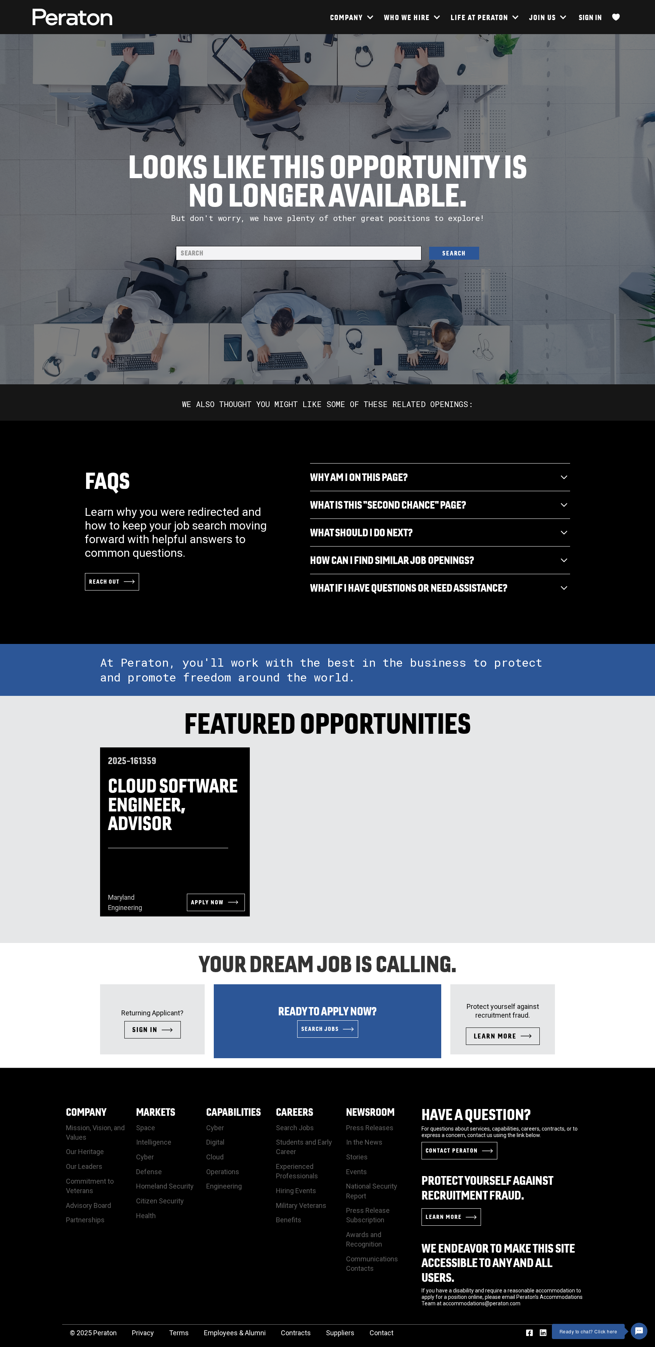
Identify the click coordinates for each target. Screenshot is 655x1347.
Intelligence (153, 1142)
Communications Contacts (372, 1263)
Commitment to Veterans (90, 1186)
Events (356, 1172)
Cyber (145, 1157)
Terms (179, 1333)
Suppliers (340, 1333)
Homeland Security (165, 1186)
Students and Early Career (304, 1147)
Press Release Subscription (368, 1215)
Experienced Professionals (297, 1171)
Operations (222, 1172)
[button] (351, 17)
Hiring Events (296, 1191)
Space (145, 1128)
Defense (149, 1172)
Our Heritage (85, 1152)
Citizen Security (160, 1201)
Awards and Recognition (364, 1239)
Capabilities (233, 1112)
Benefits (288, 1220)
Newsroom (370, 1112)
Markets (155, 1112)
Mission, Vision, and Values (95, 1132)
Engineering (224, 1186)
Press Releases (369, 1128)
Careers (294, 1112)
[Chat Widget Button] (639, 1331)
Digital (215, 1142)
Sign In (590, 17)
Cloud (215, 1157)
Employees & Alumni (235, 1333)
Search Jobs (295, 1128)
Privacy (143, 1333)
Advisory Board (88, 1205)
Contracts (296, 1333)
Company (86, 1112)
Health (146, 1216)
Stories (357, 1157)
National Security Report (371, 1191)
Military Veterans (301, 1205)
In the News (364, 1142)
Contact (381, 1333)
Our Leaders (84, 1166)
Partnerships (85, 1220)
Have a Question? (476, 1114)
